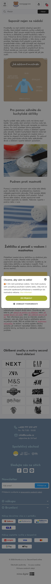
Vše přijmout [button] (26, 298)
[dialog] (25, 292)
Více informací (26, 292)
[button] (25, 304)
